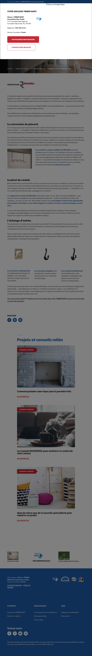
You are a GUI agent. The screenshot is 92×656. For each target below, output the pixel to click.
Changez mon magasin (21, 47)
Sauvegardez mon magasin (23, 39)
